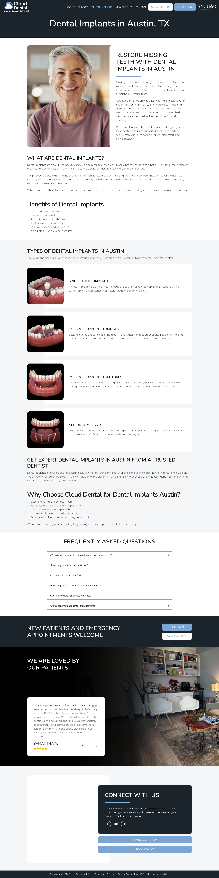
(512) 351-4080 (156, 808)
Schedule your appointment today (153, 476)
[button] (109, 555)
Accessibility (163, 874)
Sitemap (111, 874)
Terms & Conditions (144, 874)
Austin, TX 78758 (138, 104)
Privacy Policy (125, 874)
